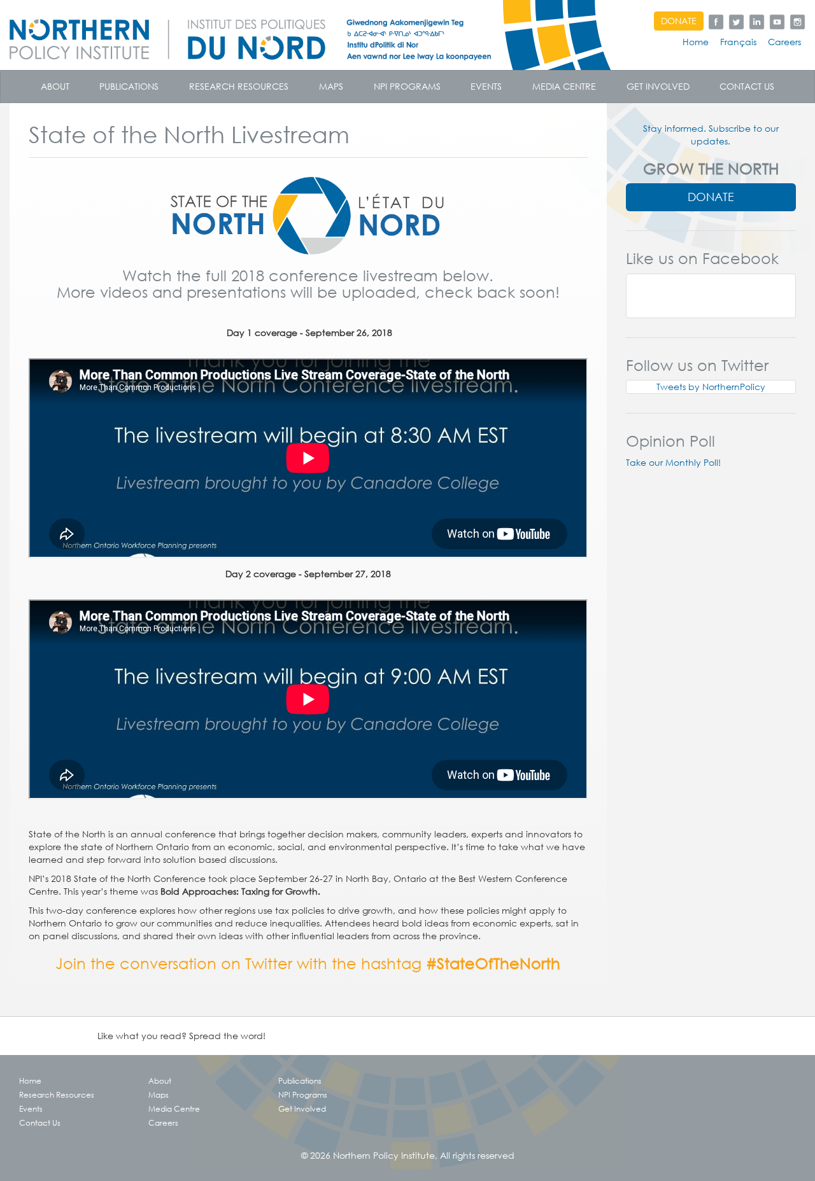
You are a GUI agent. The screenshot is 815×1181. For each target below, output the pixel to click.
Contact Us (746, 86)
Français (738, 42)
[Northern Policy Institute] (306, 35)
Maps (331, 86)
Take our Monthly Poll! (673, 462)
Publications (129, 86)
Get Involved (658, 86)
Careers (784, 42)
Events (486, 86)
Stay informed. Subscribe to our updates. (711, 135)
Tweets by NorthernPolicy (710, 387)
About (55, 86)
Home (696, 42)
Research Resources (238, 86)
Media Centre (564, 86)
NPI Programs (407, 86)
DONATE (679, 21)
